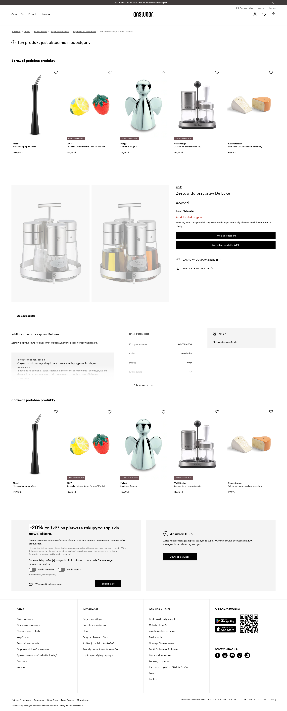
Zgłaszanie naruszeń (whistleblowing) (37, 655)
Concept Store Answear (162, 643)
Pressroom (22, 661)
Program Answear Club (95, 637)
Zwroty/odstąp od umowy (163, 631)
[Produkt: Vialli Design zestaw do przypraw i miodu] (197, 105)
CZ (219, 700)
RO (250, 700)
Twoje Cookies (67, 700)
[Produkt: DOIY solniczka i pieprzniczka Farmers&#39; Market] (89, 105)
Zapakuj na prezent (159, 661)
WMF (179, 187)
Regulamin (39, 700)
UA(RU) (272, 700)
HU (235, 700)
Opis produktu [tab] (26, 315)
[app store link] (225, 629)
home (46, 14)
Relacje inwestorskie (28, 643)
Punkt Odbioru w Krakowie (163, 649)
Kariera (21, 667)
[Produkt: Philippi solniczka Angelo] (143, 105)
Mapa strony (83, 700)
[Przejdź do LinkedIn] (247, 655)
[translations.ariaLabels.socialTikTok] (239, 655)
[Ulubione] (264, 14)
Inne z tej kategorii (226, 235)
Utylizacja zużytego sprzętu (98, 655)
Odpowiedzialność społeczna (33, 649)
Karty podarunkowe (160, 655)
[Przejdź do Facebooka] (217, 655)
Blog (85, 631)
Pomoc (152, 673)
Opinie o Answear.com (29, 625)
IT (240, 700)
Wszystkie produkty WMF (225, 244)
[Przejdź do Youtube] (232, 655)
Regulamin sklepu (92, 619)
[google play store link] (225, 621)
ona (14, 14)
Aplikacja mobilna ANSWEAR (98, 643)
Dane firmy (52, 700)
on (22, 14)
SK (259, 700)
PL (245, 700)
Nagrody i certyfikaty (28, 631)
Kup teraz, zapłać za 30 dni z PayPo (168, 667)
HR (230, 700)
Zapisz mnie (108, 583)
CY (214, 700)
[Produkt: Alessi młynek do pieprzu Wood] (36, 105)
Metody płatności (158, 625)
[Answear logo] (143, 14)
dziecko (33, 14)
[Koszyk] (274, 14)
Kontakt (153, 679)
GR (225, 700)
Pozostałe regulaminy (94, 625)
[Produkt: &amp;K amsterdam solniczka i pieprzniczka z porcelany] (251, 105)
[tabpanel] (143, 354)
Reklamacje (155, 637)
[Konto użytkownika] (255, 14)
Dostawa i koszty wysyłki (162, 619)
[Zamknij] (273, 2)
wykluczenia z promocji (60, 554)
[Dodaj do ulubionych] (55, 72)
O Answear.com (25, 619)
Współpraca (23, 637)
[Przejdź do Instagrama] (225, 655)
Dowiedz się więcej (180, 556)
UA (264, 700)
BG (209, 700)
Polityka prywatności (21, 700)
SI (255, 700)
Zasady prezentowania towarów (100, 649)
